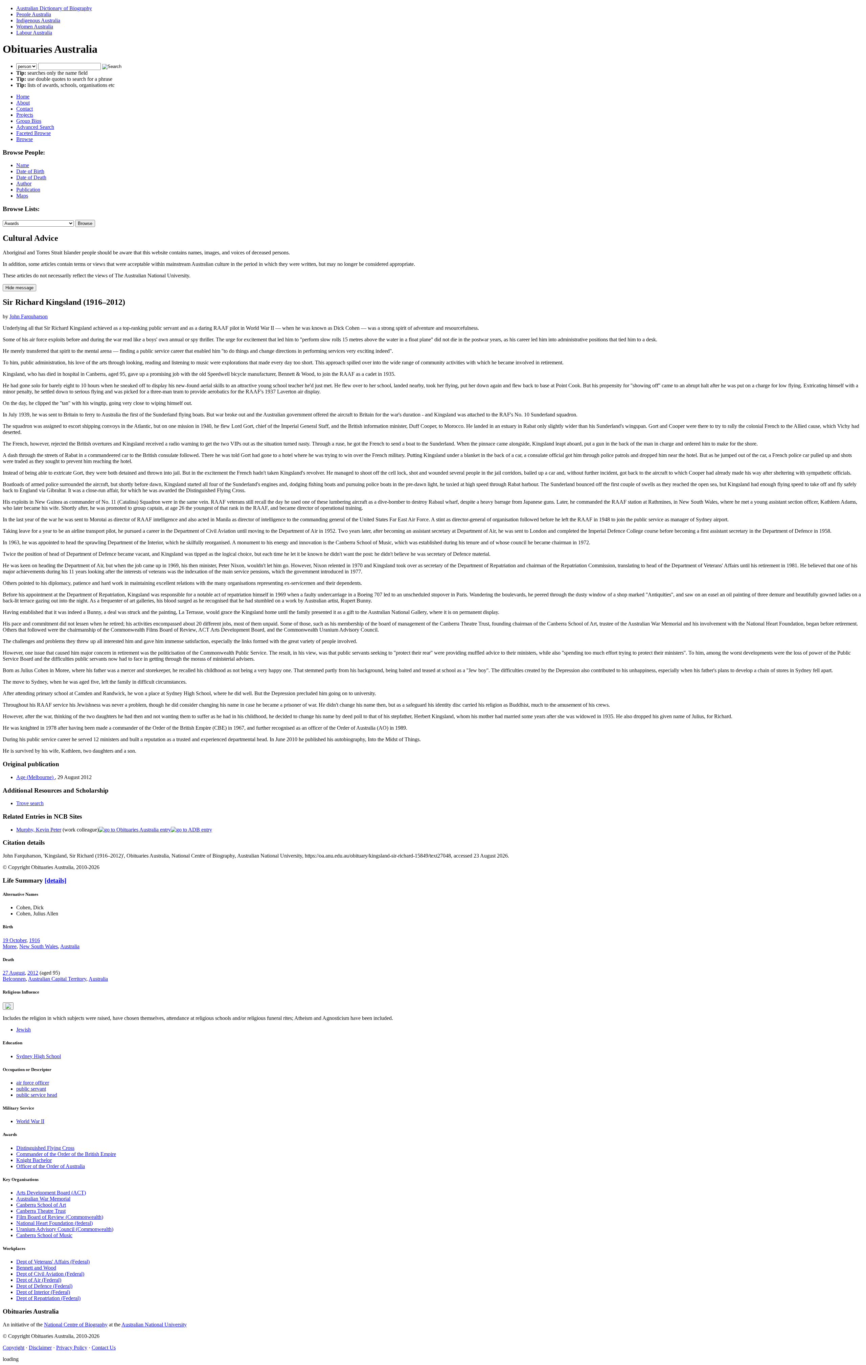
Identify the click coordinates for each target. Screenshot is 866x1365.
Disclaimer (40, 1347)
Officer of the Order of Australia (50, 1166)
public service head (36, 1095)
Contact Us (104, 1347)
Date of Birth (30, 171)
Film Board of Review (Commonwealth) (59, 1217)
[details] (55, 880)
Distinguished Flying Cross (45, 1148)
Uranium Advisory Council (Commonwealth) (64, 1229)
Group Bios (28, 121)
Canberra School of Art (41, 1205)
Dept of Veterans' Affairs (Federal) (53, 1262)
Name (22, 165)
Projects (24, 115)
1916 (34, 940)
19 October (14, 940)
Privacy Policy (71, 1347)
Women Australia (34, 26)
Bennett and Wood (36, 1268)
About (23, 103)
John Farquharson (28, 316)
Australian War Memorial (43, 1199)
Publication (28, 189)
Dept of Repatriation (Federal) (48, 1298)
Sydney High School (38, 1056)
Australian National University (154, 1324)
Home (22, 96)
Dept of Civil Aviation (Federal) (50, 1274)
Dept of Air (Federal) (38, 1280)
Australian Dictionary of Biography (54, 8)
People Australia (33, 14)
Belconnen (14, 979)
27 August (14, 973)
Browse (24, 139)
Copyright (13, 1347)
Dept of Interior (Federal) (43, 1292)
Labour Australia (34, 33)
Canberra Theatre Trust (41, 1211)
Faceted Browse (33, 133)
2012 (32, 973)
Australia (69, 946)
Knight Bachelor (34, 1160)
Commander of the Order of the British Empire (66, 1154)
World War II (30, 1121)
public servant (31, 1089)
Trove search (30, 803)
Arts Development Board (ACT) (51, 1193)
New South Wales (38, 946)
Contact (24, 109)
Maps (22, 196)
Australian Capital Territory (57, 979)
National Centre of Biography (76, 1324)
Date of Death (31, 177)
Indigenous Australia (38, 20)
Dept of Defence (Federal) (44, 1286)
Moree (10, 946)
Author (23, 183)
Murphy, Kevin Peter (38, 830)
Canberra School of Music (44, 1235)
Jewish (23, 1029)
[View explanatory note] (8, 1006)
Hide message (19, 287)
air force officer (32, 1083)
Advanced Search (35, 127)
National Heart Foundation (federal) (54, 1223)
